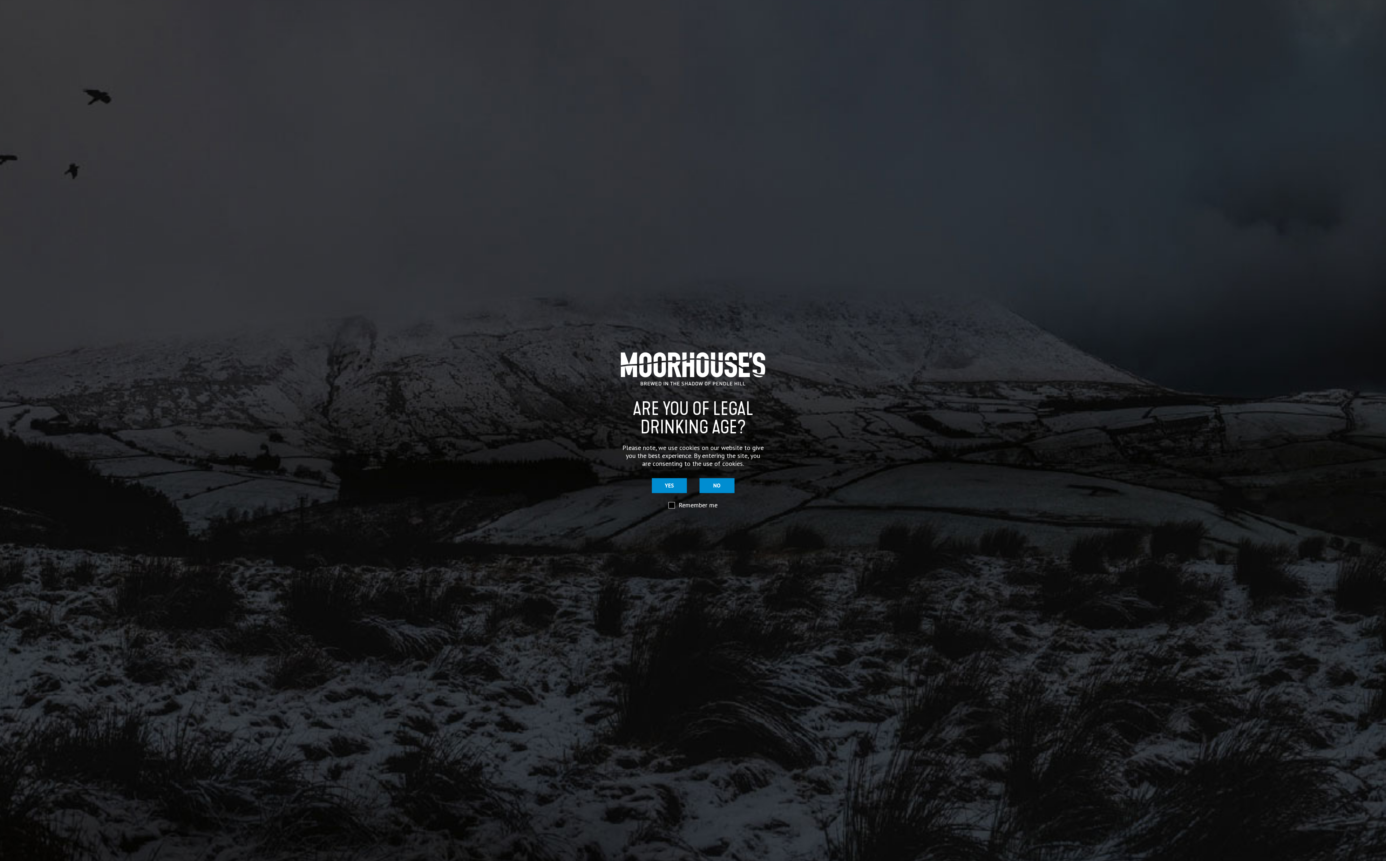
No (716, 485)
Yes (669, 485)
